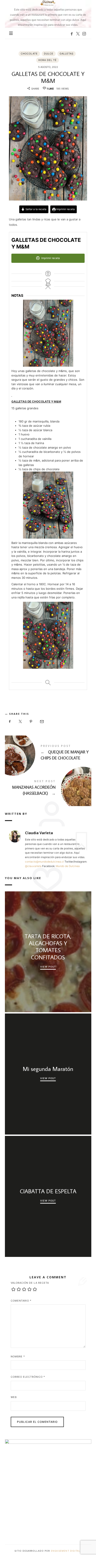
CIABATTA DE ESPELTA (48, 1191)
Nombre (18, 1356)
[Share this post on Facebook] (10, 721)
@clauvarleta (33, 866)
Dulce (48, 53)
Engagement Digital (66, 1550)
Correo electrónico (28, 1376)
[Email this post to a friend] (41, 721)
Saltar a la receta (35, 209)
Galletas (66, 53)
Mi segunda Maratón (48, 1068)
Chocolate (29, 53)
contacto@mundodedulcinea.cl (44, 861)
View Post (48, 966)
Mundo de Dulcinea (68, 866)
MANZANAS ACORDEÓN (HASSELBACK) (48, 788)
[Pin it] (31, 721)
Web (14, 1397)
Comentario (21, 1300)
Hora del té (47, 60)
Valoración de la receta (30, 1282)
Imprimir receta (65, 209)
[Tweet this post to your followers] (20, 721)
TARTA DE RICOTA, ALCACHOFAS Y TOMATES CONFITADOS (48, 947)
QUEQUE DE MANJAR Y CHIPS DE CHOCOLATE (48, 753)
